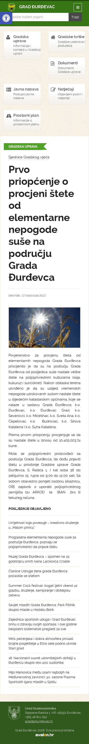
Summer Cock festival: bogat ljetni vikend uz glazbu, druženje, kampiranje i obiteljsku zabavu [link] (43, 590)
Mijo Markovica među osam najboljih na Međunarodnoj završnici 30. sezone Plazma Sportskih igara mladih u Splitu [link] (42, 677)
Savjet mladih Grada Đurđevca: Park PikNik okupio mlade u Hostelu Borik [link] (42, 607)
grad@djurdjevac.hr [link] (39, 721)
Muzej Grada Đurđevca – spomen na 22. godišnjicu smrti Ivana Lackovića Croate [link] (39, 559)
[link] (6, 18)
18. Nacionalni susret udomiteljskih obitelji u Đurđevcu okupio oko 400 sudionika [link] (42, 660)
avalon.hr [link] (44, 735)
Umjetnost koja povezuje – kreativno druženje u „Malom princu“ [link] (44, 525)
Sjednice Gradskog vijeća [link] (29, 157)
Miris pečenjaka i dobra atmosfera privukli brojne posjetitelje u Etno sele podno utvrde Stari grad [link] (42, 643)
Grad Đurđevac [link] (31, 7)
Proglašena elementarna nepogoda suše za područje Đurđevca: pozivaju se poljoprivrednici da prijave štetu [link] (42, 542)
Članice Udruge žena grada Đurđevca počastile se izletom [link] (38, 573)
